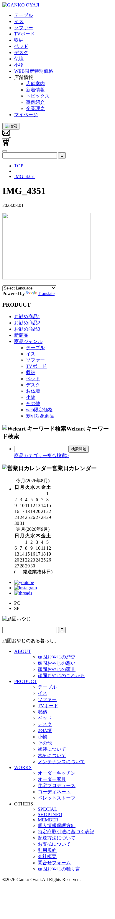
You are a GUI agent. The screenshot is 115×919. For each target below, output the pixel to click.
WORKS (23, 767)
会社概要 (47, 856)
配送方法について (56, 837)
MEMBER (48, 819)
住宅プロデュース (56, 785)
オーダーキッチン (56, 773)
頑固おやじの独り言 (59, 868)
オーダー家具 (52, 779)
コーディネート (54, 791)
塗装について (52, 749)
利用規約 (47, 850)
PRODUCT (25, 681)
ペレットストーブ (56, 797)
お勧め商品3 (27, 328)
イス (30, 353)
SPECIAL (47, 809)
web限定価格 (39, 409)
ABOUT (22, 651)
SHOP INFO (50, 814)
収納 (30, 372)
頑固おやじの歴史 (56, 656)
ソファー (35, 360)
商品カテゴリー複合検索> (41, 455)
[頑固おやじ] (20, 4)
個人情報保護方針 (56, 825)
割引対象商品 (40, 415)
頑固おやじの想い (56, 663)
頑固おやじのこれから (61, 675)
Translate (46, 293)
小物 (30, 397)
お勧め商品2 (27, 322)
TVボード (36, 366)
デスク (33, 384)
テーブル (35, 347)
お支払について (54, 844)
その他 (33, 403)
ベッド (33, 378)
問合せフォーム (54, 862)
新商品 (21, 335)
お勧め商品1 (27, 316)
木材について (52, 755)
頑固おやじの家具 (56, 669)
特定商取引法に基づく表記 (66, 831)
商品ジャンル (28, 341)
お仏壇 (33, 391)
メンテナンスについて (61, 761)
